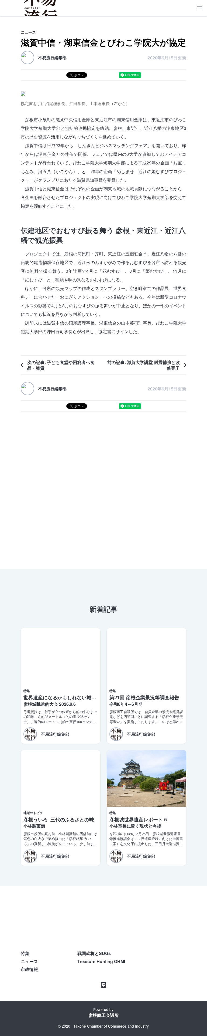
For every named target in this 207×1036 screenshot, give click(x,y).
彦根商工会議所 (103, 1015)
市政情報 (29, 969)
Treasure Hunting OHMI (101, 961)
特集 (25, 953)
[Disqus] (103, 487)
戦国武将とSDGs (94, 953)
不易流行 (41, 8)
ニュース (29, 961)
